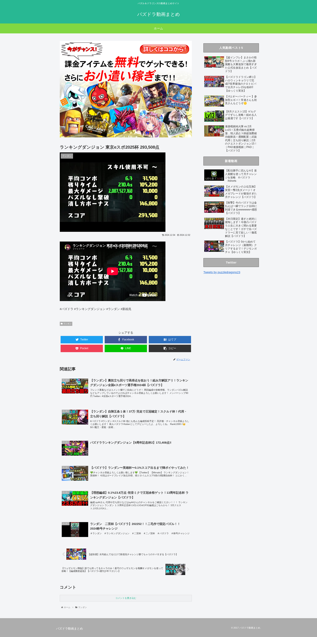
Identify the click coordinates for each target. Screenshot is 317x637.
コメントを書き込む (125, 598)
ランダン (67, 324)
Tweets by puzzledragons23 (221, 272)
